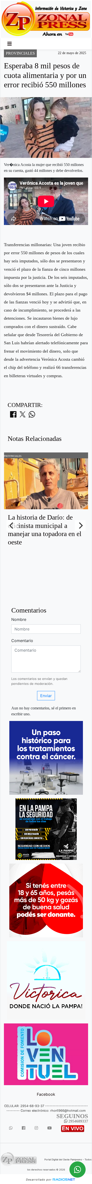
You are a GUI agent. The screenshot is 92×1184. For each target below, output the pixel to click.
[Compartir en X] (22, 415)
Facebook (46, 1094)
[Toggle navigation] (9, 43)
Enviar (46, 695)
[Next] (80, 525)
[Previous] (11, 525)
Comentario (22, 640)
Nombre (18, 619)
